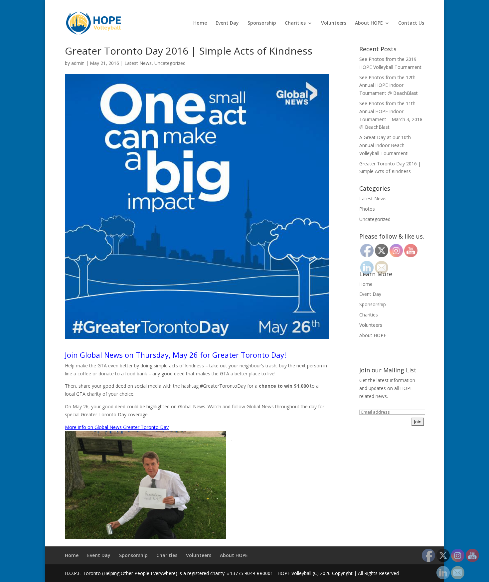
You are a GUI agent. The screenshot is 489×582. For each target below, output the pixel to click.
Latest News (138, 63)
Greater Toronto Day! (249, 355)
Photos (367, 209)
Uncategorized (170, 63)
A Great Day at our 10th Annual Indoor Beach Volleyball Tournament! (385, 145)
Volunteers (333, 23)
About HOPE (369, 23)
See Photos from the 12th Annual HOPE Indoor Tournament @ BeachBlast (388, 85)
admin (77, 63)
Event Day (227, 23)
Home (200, 23)
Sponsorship (261, 23)
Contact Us (411, 23)
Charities (295, 23)
